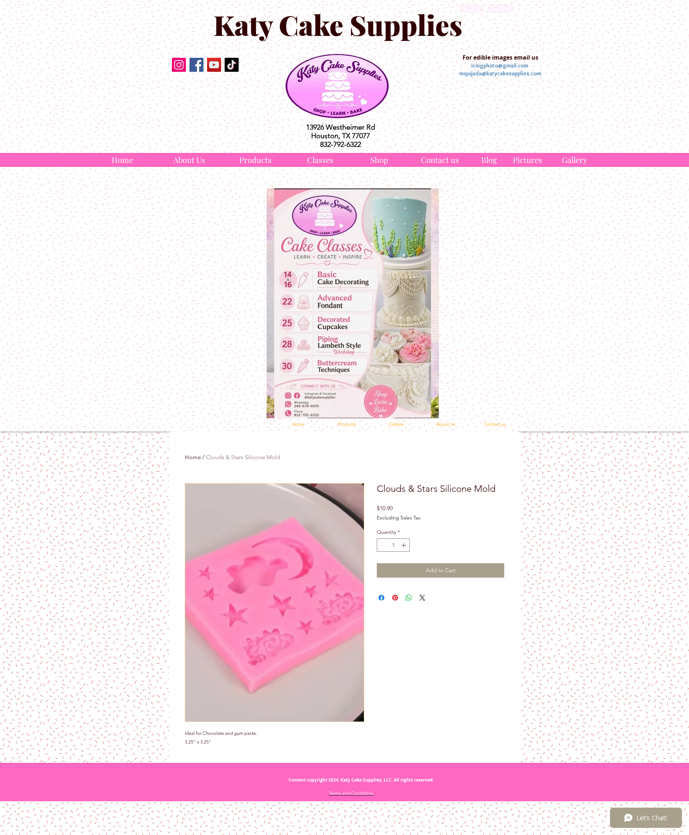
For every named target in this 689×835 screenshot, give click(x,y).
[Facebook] (196, 65)
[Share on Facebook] (381, 597)
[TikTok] (232, 65)
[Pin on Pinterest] (395, 597)
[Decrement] (382, 545)
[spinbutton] (393, 545)
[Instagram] (179, 65)
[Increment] (404, 545)
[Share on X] (422, 597)
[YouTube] (214, 65)
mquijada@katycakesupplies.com (500, 73)
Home (193, 457)
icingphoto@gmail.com (499, 65)
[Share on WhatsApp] (408, 597)
